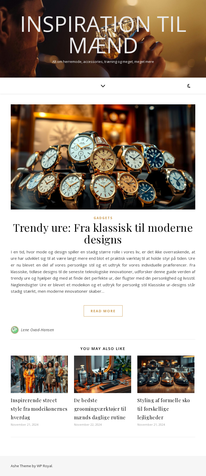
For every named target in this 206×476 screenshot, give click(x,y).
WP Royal (44, 465)
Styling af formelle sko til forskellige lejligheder (163, 409)
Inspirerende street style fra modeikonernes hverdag (39, 409)
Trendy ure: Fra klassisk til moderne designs (103, 233)
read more (103, 311)
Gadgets (103, 218)
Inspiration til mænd (103, 34)
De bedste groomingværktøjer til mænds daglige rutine (100, 409)
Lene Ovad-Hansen (37, 329)
